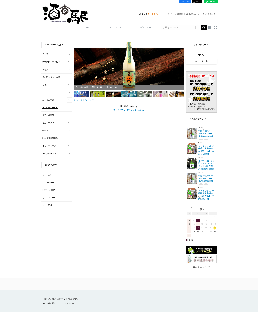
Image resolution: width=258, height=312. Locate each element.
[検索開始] (204, 27)
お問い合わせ (115, 27)
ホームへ (55, 27)
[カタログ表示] (216, 27)
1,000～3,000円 (49, 182)
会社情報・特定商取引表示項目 (52, 299)
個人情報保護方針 (72, 299)
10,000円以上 (48, 205)
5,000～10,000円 (49, 197)
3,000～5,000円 (49, 190)
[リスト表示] (210, 27)
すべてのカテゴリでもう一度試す (129, 109)
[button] (77, 69)
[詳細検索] (197, 27)
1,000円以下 (47, 175)
